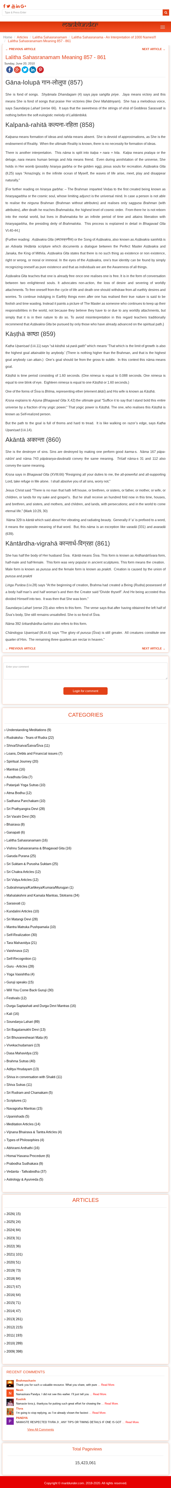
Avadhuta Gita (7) (19, 777)
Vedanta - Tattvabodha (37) (26, 1171)
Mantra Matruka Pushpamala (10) (31, 927)
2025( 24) (13, 1222)
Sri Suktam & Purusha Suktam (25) (32, 864)
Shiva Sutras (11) (19, 1084)
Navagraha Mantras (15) (24, 1108)
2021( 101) (14, 1254)
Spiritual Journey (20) (22, 761)
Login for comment (85, 691)
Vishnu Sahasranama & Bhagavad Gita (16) (38, 848)
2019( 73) (13, 1270)
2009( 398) (14, 1351)
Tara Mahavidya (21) (21, 943)
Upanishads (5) (17, 1116)
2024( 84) (13, 1230)
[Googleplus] (23, 6)
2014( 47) (13, 1311)
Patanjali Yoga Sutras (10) (25, 785)
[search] (166, 12)
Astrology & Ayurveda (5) (24, 1179)
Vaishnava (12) (17, 950)
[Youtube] (12, 6)
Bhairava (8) (15, 824)
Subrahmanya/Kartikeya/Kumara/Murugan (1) (39, 887)
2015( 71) (13, 1303)
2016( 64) (13, 1295)
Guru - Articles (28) (20, 966)
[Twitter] (7, 6)
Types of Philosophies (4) (25, 1140)
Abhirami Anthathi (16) (22, 1148)
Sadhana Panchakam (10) (25, 801)
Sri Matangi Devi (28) (22, 919)
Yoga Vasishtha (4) (20, 974)
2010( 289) (14, 1343)
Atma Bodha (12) (18, 793)
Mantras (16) (15, 769)
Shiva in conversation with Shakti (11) (34, 1077)
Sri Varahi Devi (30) (20, 816)
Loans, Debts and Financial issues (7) (34, 753)
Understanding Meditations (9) (28, 730)
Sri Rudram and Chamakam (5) (29, 1092)
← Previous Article (20, 49)
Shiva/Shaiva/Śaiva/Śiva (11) (28, 745)
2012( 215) (14, 1327)
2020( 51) (13, 1262)
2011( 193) (14, 1335)
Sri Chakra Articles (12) (23, 872)
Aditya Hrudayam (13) (22, 1069)
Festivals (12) (16, 998)
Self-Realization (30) (21, 935)
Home (7, 37)
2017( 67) (13, 1286)
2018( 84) (13, 1278)
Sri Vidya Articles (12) (22, 880)
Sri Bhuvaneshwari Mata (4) (27, 1037)
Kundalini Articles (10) (22, 911)
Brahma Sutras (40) (20, 1061)
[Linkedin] (17, 6)
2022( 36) (13, 1246)
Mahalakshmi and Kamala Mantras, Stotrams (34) (42, 895)
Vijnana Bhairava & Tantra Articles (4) (34, 1132)
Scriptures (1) (16, 1100)
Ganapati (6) (15, 832)
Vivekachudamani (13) (23, 1045)
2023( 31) (13, 1238)
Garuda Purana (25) (21, 856)
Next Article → (153, 49)
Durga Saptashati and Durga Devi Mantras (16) (41, 1006)
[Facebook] (3, 6)
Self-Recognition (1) (21, 958)
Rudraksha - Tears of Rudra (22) (30, 737)
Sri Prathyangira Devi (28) (25, 809)
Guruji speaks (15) (20, 982)
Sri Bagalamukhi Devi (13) (25, 1029)
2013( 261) (14, 1319)
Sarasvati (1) (15, 903)
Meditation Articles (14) (23, 1124)
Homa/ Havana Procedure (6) (28, 1156)
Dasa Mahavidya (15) (22, 1053)
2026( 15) (13, 1214)
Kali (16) (12, 1014)
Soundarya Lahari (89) (23, 1021)
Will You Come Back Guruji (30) (29, 990)
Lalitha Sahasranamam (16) (27, 840)
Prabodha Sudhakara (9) (24, 1163)
